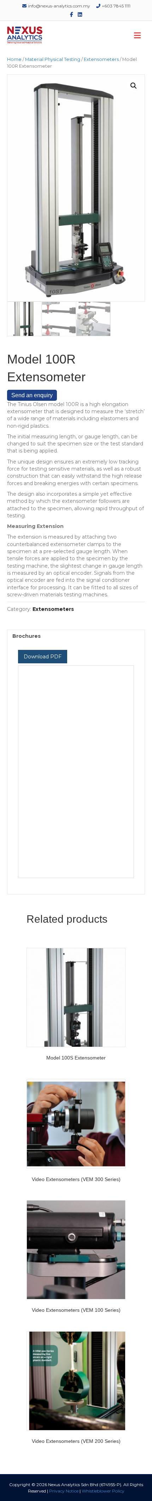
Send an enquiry (32, 395)
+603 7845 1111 (115, 6)
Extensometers (101, 59)
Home (14, 59)
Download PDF (43, 656)
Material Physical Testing (52, 59)
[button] (133, 85)
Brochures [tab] (26, 636)
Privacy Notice (63, 1491)
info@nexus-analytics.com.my (58, 6)
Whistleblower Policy (103, 1491)
